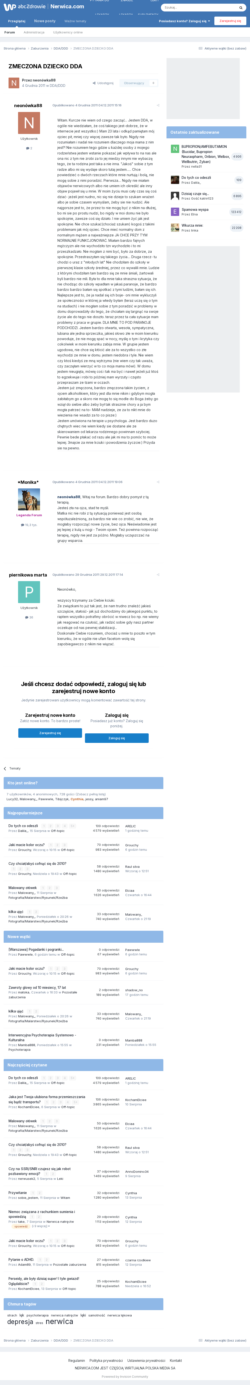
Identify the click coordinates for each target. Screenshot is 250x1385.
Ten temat (221, 7)
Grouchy (24, 850)
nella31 (196, 166)
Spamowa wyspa (195, 210)
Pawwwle (46, 799)
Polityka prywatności (106, 1360)
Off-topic (58, 831)
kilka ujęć (16, 912)
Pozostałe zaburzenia (69, 1264)
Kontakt (176, 1360)
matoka (23, 992)
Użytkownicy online (68, 32)
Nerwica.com (65, 6)
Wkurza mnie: (192, 225)
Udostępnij (104, 83)
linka (194, 230)
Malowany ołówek (23, 888)
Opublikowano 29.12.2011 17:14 (87, 574)
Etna (194, 214)
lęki (83, 1315)
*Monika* (28, 482)
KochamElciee (28, 1107)
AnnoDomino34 (137, 1171)
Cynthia (131, 1193)
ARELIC (130, 826)
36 (30, 617)
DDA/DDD (57, 85)
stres (39, 1323)
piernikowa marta (28, 574)
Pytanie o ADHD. (22, 1260)
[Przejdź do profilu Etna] (175, 212)
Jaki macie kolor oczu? (27, 845)
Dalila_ (23, 831)
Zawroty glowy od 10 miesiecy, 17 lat (37, 988)
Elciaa (129, 890)
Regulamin (76, 1360)
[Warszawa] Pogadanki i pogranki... (36, 949)
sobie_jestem (28, 1198)
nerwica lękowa (119, 1315)
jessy (89, 799)
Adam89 (24, 1264)
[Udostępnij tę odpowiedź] (158, 105)
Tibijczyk (62, 799)
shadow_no (134, 990)
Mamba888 (26, 1045)
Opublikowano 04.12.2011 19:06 (87, 482)
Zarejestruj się (230, 21)
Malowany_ (28, 799)
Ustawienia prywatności (146, 1360)
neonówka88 (44, 80)
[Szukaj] (241, 7)
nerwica (59, 1321)
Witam (65, 1198)
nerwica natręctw (64, 1315)
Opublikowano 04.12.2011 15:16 (87, 105)
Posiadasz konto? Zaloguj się (183, 21)
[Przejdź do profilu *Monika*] (29, 499)
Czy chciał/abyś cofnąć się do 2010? (37, 864)
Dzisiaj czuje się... (195, 194)
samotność (96, 1315)
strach (12, 1315)
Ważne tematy (75, 21)
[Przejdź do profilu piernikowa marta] (29, 592)
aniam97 (101, 799)
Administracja (34, 32)
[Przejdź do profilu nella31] (175, 149)
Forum (9, 32)
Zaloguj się (116, 738)
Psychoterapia (20, 1049)
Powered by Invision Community (125, 1376)
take (21, 1221)
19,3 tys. (30, 525)
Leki (60, 1179)
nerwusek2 (26, 1179)
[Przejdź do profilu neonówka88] (14, 83)
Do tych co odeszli (24, 826)
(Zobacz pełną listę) (90, 794)
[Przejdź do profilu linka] (175, 227)
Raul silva (132, 867)
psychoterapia (38, 1315)
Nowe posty (45, 21)
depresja (20, 1321)
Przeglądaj (16, 21)
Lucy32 (12, 799)
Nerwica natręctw (60, 1221)
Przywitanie (18, 1193)
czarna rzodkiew (138, 1260)
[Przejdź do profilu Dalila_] (175, 180)
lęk (22, 1315)
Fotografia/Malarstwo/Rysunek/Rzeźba (38, 898)
